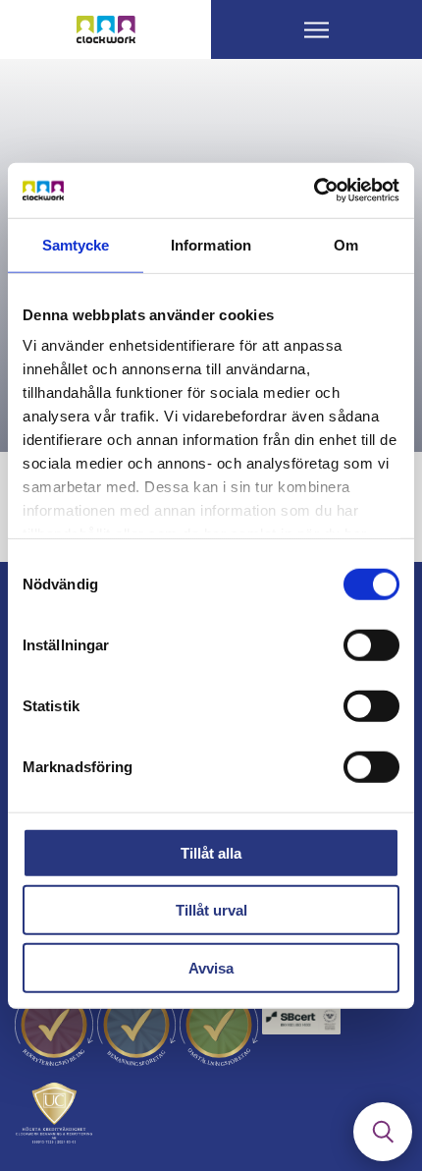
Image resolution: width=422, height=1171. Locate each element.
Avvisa (211, 967)
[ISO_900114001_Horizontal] (301, 1025)
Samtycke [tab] (76, 244)
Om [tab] (346, 244)
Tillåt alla (211, 852)
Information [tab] (211, 244)
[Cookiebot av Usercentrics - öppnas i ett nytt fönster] (313, 190)
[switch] (371, 644)
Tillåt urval (211, 910)
